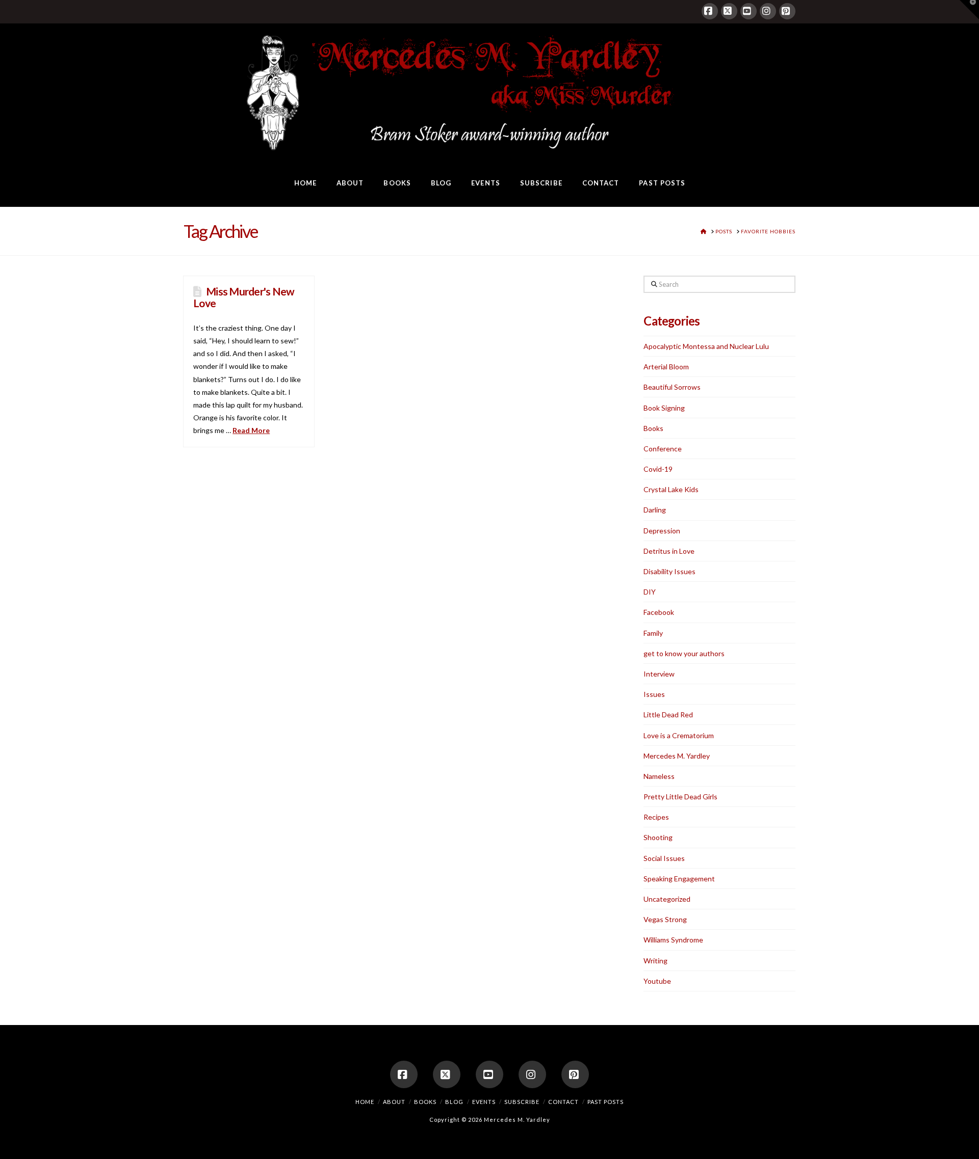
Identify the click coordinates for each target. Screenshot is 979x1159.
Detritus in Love (668, 551)
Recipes (656, 817)
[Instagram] (768, 11)
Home (364, 1101)
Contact (563, 1101)
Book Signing (664, 407)
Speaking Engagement (679, 878)
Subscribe (521, 1101)
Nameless (659, 776)
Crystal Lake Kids (671, 489)
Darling (654, 509)
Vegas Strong (665, 919)
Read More (251, 430)
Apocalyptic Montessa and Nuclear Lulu (706, 346)
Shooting (658, 837)
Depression (661, 530)
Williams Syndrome (673, 939)
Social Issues (664, 858)
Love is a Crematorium (678, 735)
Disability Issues (669, 571)
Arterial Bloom (666, 366)
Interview (659, 673)
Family (653, 633)
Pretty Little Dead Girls (680, 796)
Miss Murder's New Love (243, 297)
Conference (662, 448)
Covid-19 (658, 469)
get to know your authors (684, 653)
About (394, 1101)
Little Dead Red (668, 714)
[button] (969, 9)
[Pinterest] (787, 11)
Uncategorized (666, 899)
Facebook (658, 612)
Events (484, 1101)
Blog (454, 1101)
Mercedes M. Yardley (676, 755)
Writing (655, 960)
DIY (649, 591)
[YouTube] (748, 11)
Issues (654, 694)
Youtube (657, 981)
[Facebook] (710, 11)
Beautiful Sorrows (672, 387)
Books (653, 428)
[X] (729, 11)
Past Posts (605, 1101)
